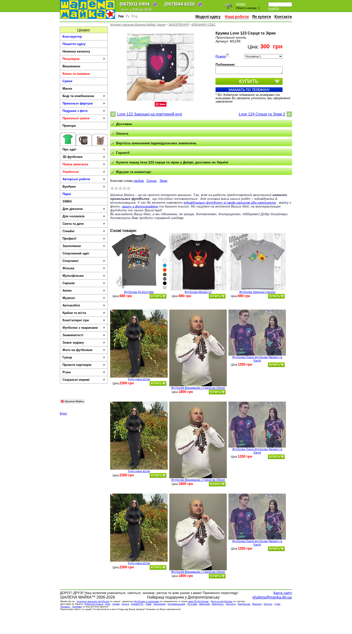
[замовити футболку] (158, 296)
